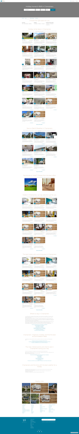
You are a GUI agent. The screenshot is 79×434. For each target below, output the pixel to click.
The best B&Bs (39, 356)
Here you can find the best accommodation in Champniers (39, 324)
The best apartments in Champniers (39, 325)
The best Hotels (39, 357)
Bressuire (23, 405)
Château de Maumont (36, 39)
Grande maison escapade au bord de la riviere (39, 65)
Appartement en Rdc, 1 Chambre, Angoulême (27, 65)
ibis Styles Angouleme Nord (25, 290)
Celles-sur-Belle (51, 408)
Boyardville (50, 406)
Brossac (50, 407)
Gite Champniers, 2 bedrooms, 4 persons (50, 52)
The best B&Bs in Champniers (39, 326)
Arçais (32, 408)
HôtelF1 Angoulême (48, 204)
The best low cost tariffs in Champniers (39, 330)
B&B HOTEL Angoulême (25, 204)
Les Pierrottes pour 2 (36, 78)
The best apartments (39, 355)
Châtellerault (24, 404)
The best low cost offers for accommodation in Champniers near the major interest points (39, 360)
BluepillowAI (32, 427)
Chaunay (32, 406)
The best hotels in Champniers (39, 327)
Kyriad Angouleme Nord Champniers (38, 290)
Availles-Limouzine (42, 406)
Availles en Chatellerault (52, 404)
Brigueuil (41, 407)
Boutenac (32, 404)
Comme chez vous (24, 52)
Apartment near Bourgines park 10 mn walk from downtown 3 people (54, 65)
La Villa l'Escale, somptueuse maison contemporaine (52, 39)
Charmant (32, 405)
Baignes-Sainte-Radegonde (43, 408)
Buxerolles (23, 408)
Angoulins (41, 404)
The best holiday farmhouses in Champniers (39, 328)
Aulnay (23, 406)
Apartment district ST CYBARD (37, 52)
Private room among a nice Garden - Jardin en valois (52, 78)
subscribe (53, 419)
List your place (32, 419)
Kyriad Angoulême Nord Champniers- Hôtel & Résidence (29, 303)
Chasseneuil (50, 405)
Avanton (32, 407)
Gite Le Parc (23, 39)
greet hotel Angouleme (49, 290)
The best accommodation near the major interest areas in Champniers (39, 354)
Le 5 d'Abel (23, 78)
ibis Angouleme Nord (36, 204)
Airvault (23, 407)
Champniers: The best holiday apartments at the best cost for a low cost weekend (39, 341)
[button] (37, 431)
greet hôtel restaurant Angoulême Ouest (39, 303)
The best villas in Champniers (39, 329)
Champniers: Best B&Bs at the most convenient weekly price (40, 342)
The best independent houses (39, 358)
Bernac (41, 405)
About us (31, 420)
